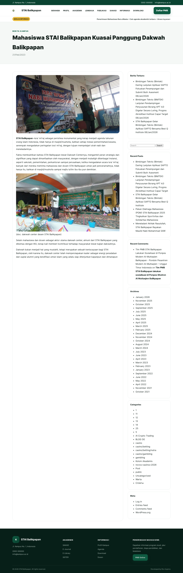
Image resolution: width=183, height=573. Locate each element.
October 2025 (143, 304)
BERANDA (55, 11)
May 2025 (141, 319)
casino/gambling (144, 454)
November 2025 (144, 300)
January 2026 (143, 297)
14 (137, 424)
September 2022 (144, 373)
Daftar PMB (162, 10)
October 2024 (143, 340)
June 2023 (141, 355)
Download (102, 553)
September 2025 (144, 308)
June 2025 (141, 315)
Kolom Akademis (144, 461)
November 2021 (144, 388)
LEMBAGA (89, 11)
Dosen (100, 557)
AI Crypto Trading (145, 435)
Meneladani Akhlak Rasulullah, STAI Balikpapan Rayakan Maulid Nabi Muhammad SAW (151, 227)
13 (137, 421)
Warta (139, 479)
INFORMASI (125, 11)
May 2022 (141, 380)
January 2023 (143, 369)
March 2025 (142, 326)
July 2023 (141, 351)
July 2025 (141, 311)
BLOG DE (140, 439)
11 (136, 413)
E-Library (66, 553)
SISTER (65, 557)
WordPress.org (143, 512)
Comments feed (144, 508)
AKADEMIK (77, 11)
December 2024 (144, 333)
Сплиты (140, 483)
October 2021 (143, 391)
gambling (140, 457)
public (139, 472)
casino (139, 443)
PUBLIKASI (102, 11)
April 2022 (141, 384)
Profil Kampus (103, 545)
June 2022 (141, 377)
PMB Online (140, 557)
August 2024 (142, 344)
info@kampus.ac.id (163, 2)
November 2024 (144, 337)
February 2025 (143, 329)
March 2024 (142, 348)
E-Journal (67, 549)
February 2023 (143, 366)
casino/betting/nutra (146, 450)
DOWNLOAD (138, 11)
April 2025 (141, 322)
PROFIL (66, 11)
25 (137, 428)
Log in (139, 501)
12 (137, 417)
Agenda (101, 549)
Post (138, 468)
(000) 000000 (146, 2)
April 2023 (141, 359)
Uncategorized (143, 475)
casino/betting (143, 446)
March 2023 (142, 362)
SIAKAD (113, 11)
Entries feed (142, 505)
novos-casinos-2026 (146, 464)
